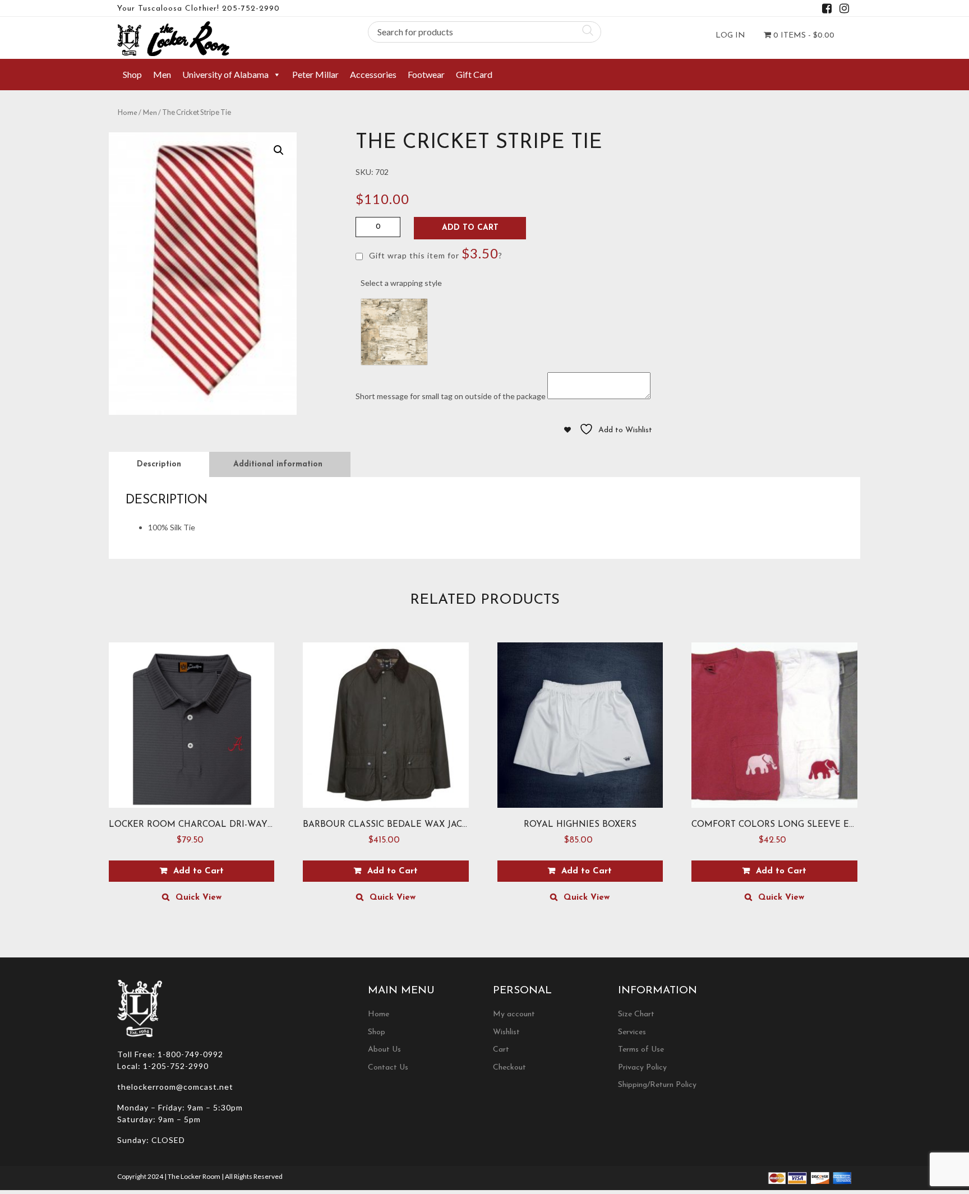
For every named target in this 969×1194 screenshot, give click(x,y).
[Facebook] (826, 10)
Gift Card (474, 74)
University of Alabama (225, 74)
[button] (279, 150)
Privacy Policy (642, 1067)
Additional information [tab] (277, 464)
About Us (384, 1049)
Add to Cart (470, 228)
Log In (730, 35)
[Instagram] (844, 10)
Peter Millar (315, 74)
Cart (501, 1049)
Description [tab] (159, 464)
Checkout (509, 1067)
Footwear (426, 74)
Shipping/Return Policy (657, 1085)
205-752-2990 (251, 8)
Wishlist (506, 1032)
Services (632, 1032)
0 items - (802, 35)
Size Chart (636, 1014)
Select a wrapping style (401, 283)
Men (162, 74)
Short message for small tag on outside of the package (451, 396)
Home (127, 113)
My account (514, 1014)
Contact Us (388, 1067)
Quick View (199, 898)
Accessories (373, 74)
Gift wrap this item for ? (434, 253)
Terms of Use (641, 1049)
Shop (132, 74)
